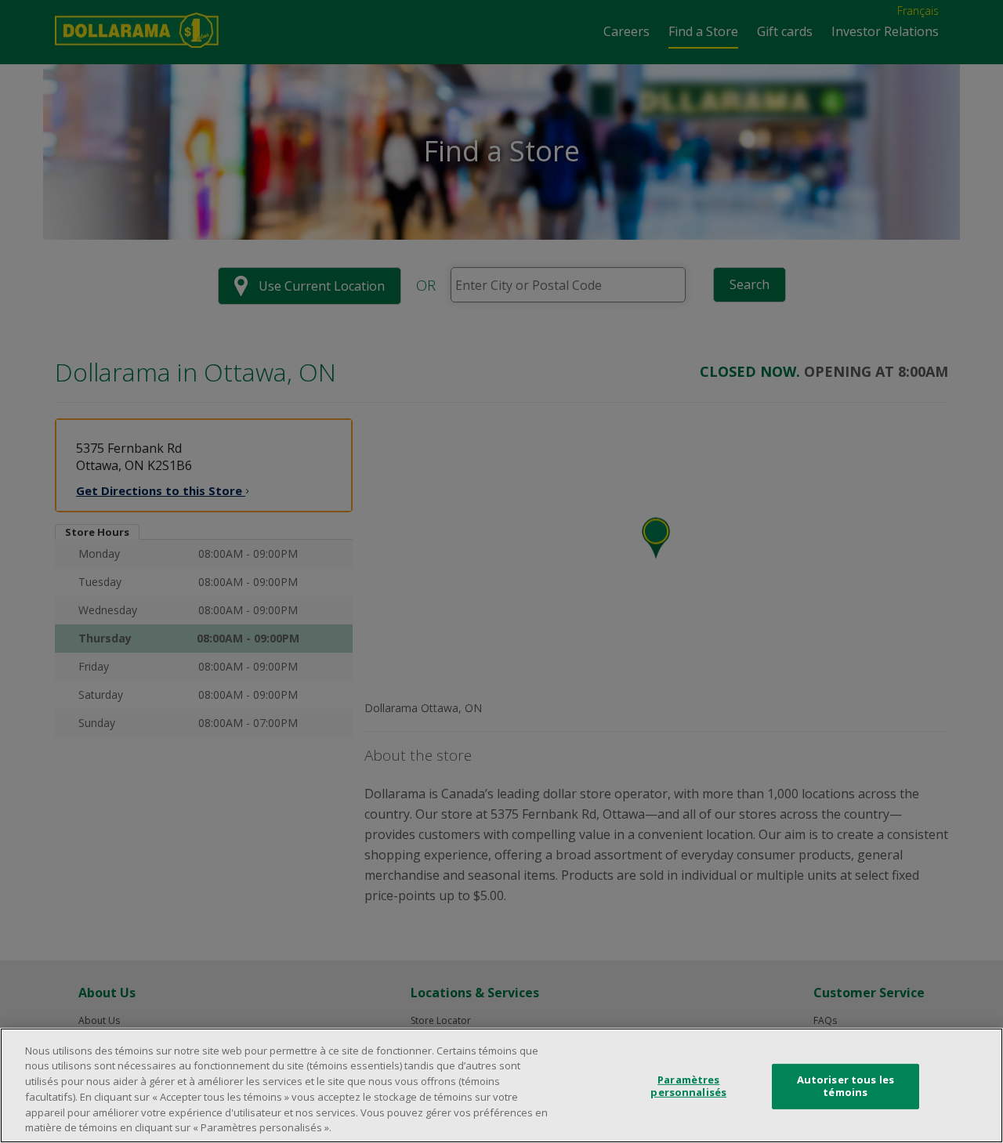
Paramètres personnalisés (688, 1085)
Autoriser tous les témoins (845, 1085)
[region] (501, 1085)
